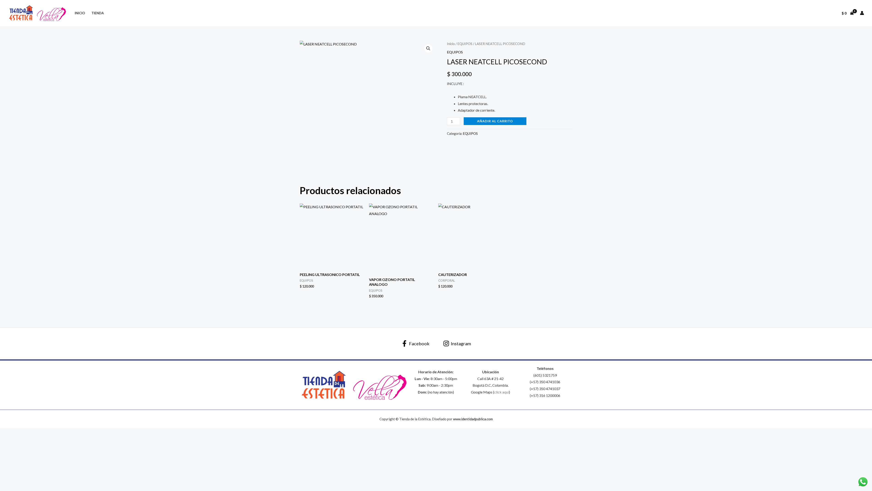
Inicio (80, 13)
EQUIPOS (464, 44)
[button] (428, 48)
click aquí (501, 392)
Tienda (98, 13)
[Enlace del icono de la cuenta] (862, 13)
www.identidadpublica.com (473, 419)
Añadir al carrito (495, 121)
